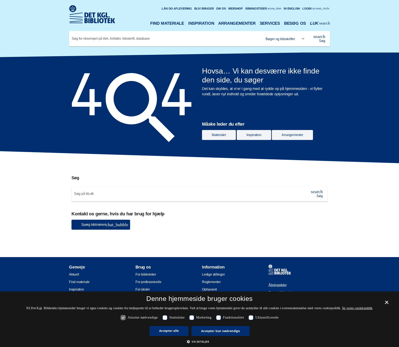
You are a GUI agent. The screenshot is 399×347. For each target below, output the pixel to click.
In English (292, 8)
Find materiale (167, 23)
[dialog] (199, 319)
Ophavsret (209, 289)
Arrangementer (236, 23)
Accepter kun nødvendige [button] (220, 331)
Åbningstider (263, 8)
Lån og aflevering (177, 8)
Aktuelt (74, 274)
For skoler (142, 289)
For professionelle (148, 282)
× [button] (386, 304)
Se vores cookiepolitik (357, 308)
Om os (221, 8)
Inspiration (201, 23)
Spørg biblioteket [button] (104, 224)
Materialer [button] (219, 135)
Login (315, 8)
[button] (199, 341)
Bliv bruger (204, 8)
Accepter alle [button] (169, 331)
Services (270, 23)
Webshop (235, 8)
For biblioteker (145, 274)
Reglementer (211, 282)
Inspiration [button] (253, 135)
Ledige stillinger (213, 274)
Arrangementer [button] (292, 135)
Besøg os (295, 23)
